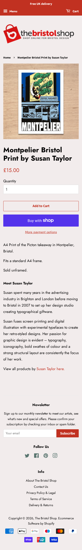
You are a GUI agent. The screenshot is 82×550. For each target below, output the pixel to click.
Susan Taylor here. (51, 368)
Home (7, 58)
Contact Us (41, 486)
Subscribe (67, 433)
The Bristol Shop (45, 518)
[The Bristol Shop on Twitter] (27, 456)
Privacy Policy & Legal (41, 493)
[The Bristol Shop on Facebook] (36, 456)
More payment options (41, 232)
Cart (75, 11)
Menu (13, 11)
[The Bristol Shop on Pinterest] (45, 456)
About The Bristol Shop (41, 480)
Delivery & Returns (41, 505)
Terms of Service (41, 499)
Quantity (9, 181)
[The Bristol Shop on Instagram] (54, 456)
